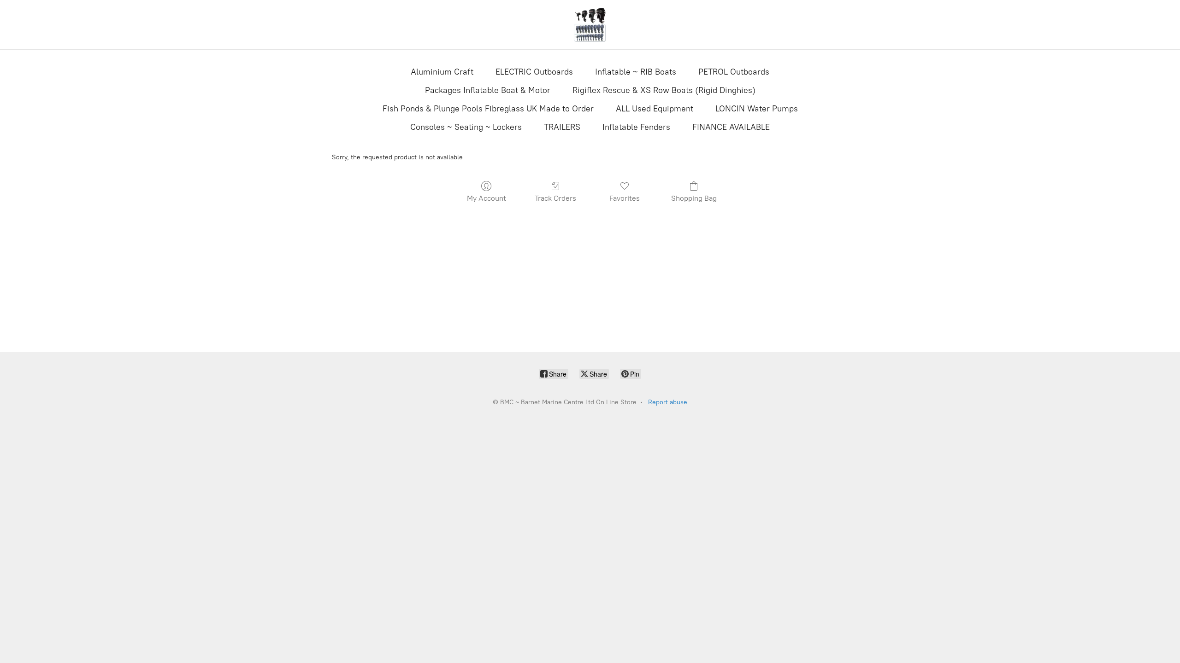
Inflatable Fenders (636, 127)
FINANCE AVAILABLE (731, 127)
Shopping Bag (694, 198)
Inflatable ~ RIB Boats (635, 72)
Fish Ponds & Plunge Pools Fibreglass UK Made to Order (488, 109)
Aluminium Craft (442, 72)
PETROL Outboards (733, 72)
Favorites (624, 198)
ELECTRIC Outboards (534, 72)
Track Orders (555, 198)
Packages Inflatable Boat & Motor (487, 90)
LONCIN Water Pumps (756, 109)
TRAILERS (562, 127)
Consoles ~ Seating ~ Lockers (466, 127)
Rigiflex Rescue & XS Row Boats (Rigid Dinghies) (663, 90)
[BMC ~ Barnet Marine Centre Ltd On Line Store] (590, 25)
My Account (486, 198)
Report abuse (667, 402)
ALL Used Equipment (654, 109)
